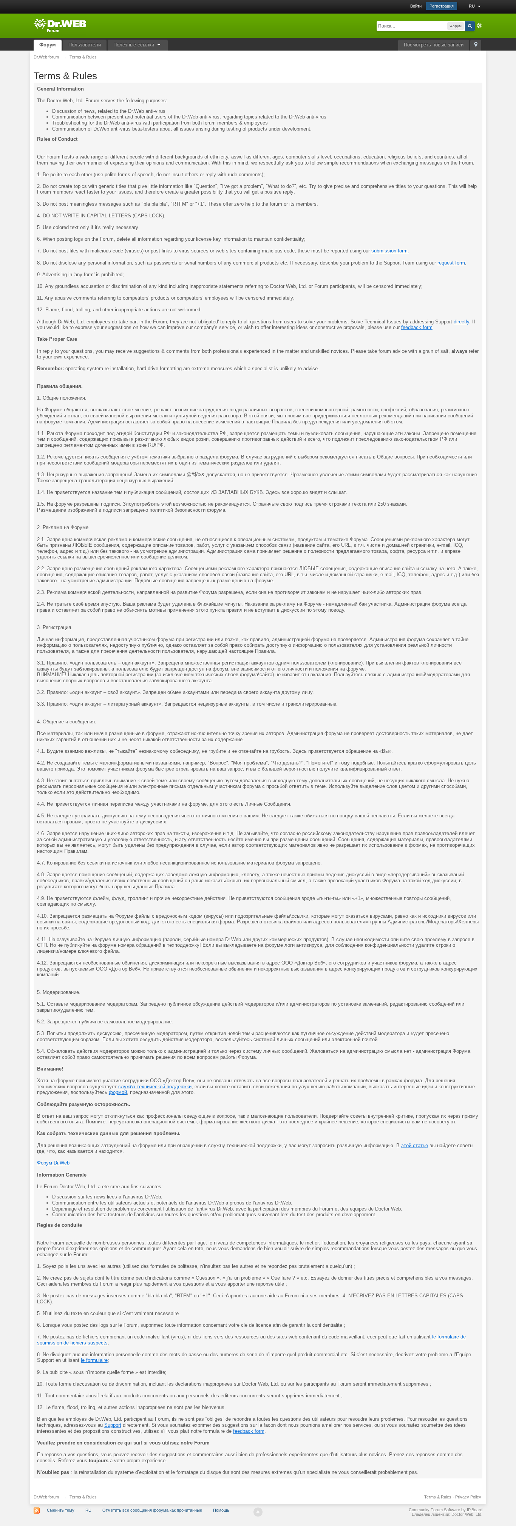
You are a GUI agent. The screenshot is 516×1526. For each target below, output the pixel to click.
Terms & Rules (437, 1497)
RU (472, 6)
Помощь (221, 1510)
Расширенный (479, 26)
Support (112, 1425)
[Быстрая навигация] (475, 45)
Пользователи (84, 45)
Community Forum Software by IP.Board (445, 1510)
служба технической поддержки (155, 1086)
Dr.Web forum (46, 1497)
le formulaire (94, 1360)
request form (451, 263)
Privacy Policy (468, 1497)
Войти (416, 6)
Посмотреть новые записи (433, 45)
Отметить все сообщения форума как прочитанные (152, 1510)
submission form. (390, 251)
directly (461, 322)
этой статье (414, 1145)
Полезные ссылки (134, 45)
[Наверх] (258, 1512)
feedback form (417, 327)
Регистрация (441, 6)
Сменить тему (60, 1510)
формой (118, 1092)
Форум (47, 45)
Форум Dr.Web (53, 1163)
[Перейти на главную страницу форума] (60, 25)
